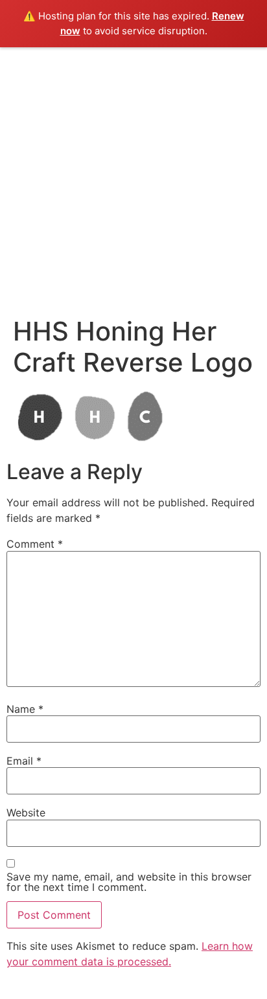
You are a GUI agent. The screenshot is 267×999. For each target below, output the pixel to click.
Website (25, 812)
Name (24, 709)
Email (23, 761)
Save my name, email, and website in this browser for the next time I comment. (128, 881)
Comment (34, 544)
